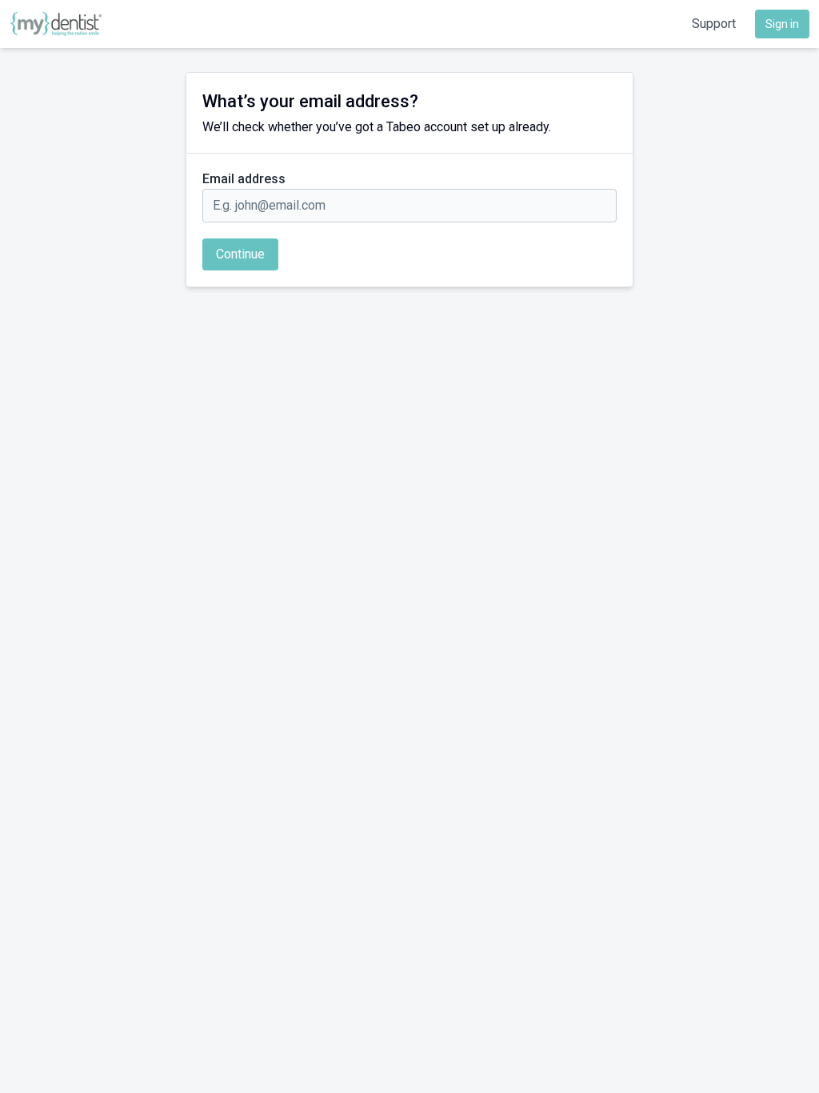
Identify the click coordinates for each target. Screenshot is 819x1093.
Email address (244, 178)
